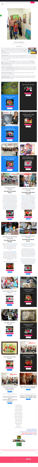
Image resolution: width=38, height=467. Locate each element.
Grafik (34, 196)
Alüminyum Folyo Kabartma (28, 325)
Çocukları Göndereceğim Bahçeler (8, 450)
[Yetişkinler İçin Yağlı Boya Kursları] (28, 127)
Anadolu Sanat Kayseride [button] (18, 420)
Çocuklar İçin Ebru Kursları (10, 188)
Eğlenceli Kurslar (21, 450)
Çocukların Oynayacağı (16, 450)
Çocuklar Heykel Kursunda (28, 290)
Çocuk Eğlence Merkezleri (26, 449)
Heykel (21, 197)
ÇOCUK (16, 2)
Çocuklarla (33, 205)
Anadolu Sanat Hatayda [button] (18, 419)
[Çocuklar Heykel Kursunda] (28, 282)
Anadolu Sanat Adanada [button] (18, 406)
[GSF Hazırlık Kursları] (28, 96)
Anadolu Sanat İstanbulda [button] (18, 409)
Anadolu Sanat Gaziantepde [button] (18, 417)
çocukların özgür (11, 243)
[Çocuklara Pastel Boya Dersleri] (28, 228)
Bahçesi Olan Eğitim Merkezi (3, 449)
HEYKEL (18, 2)
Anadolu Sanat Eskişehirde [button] (18, 416)
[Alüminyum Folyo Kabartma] (28, 315)
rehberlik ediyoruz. (10, 262)
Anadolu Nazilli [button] (18, 424)
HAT (24, 2)
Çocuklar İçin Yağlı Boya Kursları (10, 291)
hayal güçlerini (31, 206)
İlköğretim (28, 244)
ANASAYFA (7, 2)
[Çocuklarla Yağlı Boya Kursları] (28, 180)
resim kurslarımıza (30, 245)
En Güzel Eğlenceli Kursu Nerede (28, 450)
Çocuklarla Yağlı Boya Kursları (28, 189)
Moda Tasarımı (24, 197)
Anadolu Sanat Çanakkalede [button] (18, 413)
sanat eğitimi (12, 244)
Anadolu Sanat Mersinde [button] (18, 423)
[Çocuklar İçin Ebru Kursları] (9, 96)
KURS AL (28, 2)
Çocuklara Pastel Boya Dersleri (28, 236)
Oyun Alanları (34, 450)
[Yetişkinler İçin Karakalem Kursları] (9, 127)
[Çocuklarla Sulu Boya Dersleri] (9, 348)
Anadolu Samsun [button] (18, 426)
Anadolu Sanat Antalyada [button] (18, 410)
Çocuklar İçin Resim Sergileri (28, 356)
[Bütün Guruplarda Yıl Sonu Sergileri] (9, 157)
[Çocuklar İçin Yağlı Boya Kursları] (9, 283)
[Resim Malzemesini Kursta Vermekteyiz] (28, 157)
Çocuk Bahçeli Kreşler (16, 449)
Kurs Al (14, 460)
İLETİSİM (32, 2)
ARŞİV (26, 2)
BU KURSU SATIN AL (10, 217)
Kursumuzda (23, 201)
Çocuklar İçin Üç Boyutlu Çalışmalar (10, 237)
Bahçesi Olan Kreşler (10, 449)
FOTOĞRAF (22, 2)
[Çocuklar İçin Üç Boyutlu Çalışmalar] (10, 228)
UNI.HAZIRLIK (11, 2)
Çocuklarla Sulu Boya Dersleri (9, 357)
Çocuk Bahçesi (21, 449)
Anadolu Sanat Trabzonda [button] (18, 427)
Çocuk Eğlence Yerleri (33, 449)
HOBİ (13, 2)
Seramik (28, 197)
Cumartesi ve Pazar (31, 248)
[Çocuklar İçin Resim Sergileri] (28, 347)
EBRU (20, 2)
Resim (32, 196)
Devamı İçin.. (10, 219)
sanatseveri (28, 204)
